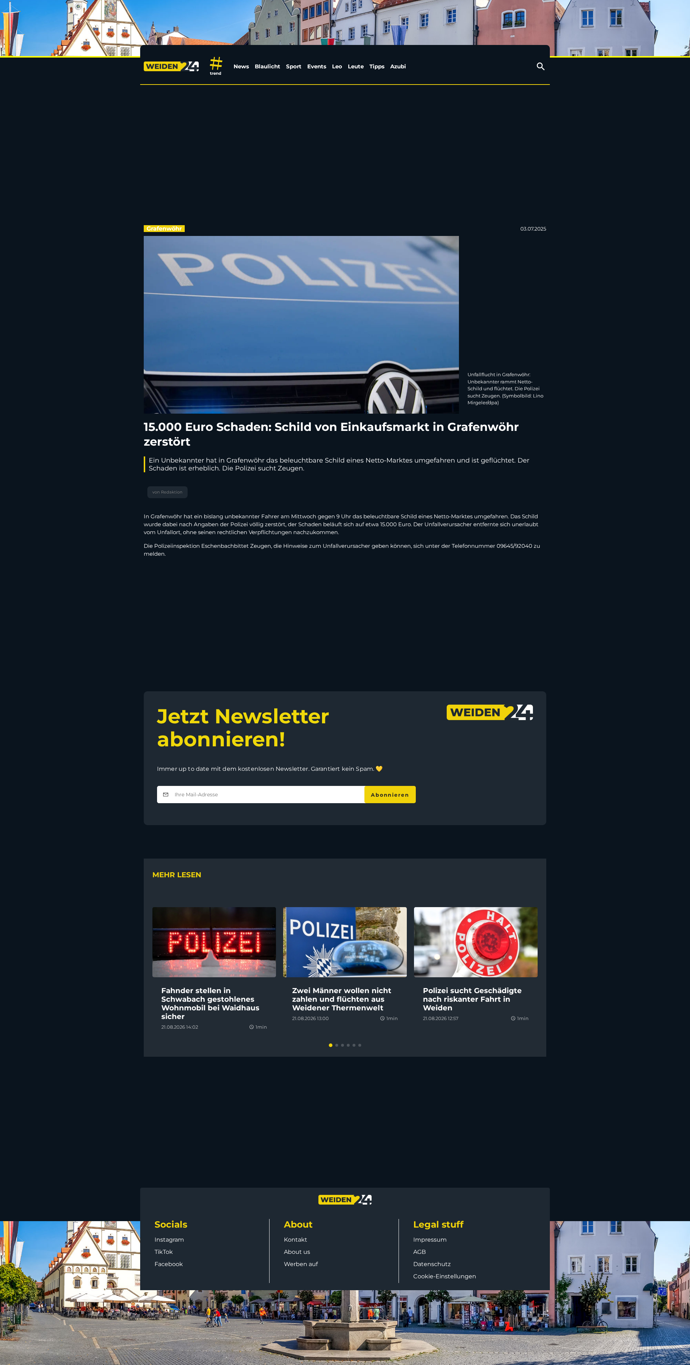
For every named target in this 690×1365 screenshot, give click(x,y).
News (241, 66)
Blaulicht (267, 66)
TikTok (164, 1251)
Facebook (169, 1264)
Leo (337, 66)
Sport (294, 66)
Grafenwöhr (164, 228)
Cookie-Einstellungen (444, 1276)
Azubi (398, 66)
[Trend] (216, 66)
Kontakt (295, 1239)
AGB (419, 1251)
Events (316, 66)
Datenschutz (432, 1264)
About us (297, 1251)
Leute (356, 66)
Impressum (430, 1239)
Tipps (377, 66)
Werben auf (301, 1264)
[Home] (173, 66)
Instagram (169, 1239)
